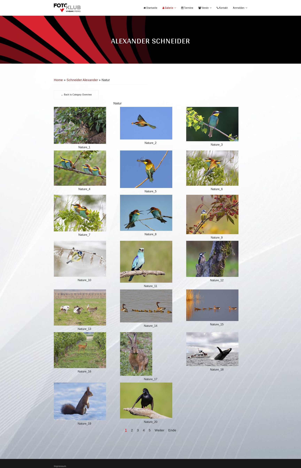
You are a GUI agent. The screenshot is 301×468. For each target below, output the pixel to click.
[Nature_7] (84, 213)
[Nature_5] (150, 169)
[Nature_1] (84, 125)
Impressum (60, 466)
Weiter (159, 430)
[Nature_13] (84, 307)
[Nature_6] (216, 168)
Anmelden (238, 7)
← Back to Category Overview (76, 94)
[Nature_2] (150, 123)
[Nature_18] (216, 349)
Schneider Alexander (82, 80)
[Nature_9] (216, 214)
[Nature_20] (150, 400)
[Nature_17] (150, 354)
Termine (188, 7)
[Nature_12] (216, 259)
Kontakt (223, 7)
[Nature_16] (84, 350)
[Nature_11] (150, 262)
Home (58, 80)
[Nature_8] (150, 213)
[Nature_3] (216, 124)
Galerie (168, 7)
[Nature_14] (150, 305)
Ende (172, 430)
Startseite (151, 7)
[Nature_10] (84, 259)
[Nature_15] (216, 305)
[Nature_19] (84, 401)
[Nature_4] (84, 168)
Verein (205, 7)
